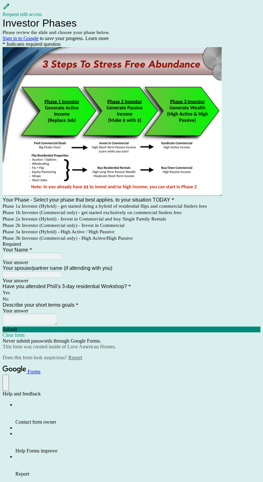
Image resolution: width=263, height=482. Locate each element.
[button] (131, 10)
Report (75, 357)
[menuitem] (137, 413)
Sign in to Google (20, 38)
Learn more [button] (97, 38)
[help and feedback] (6, 383)
